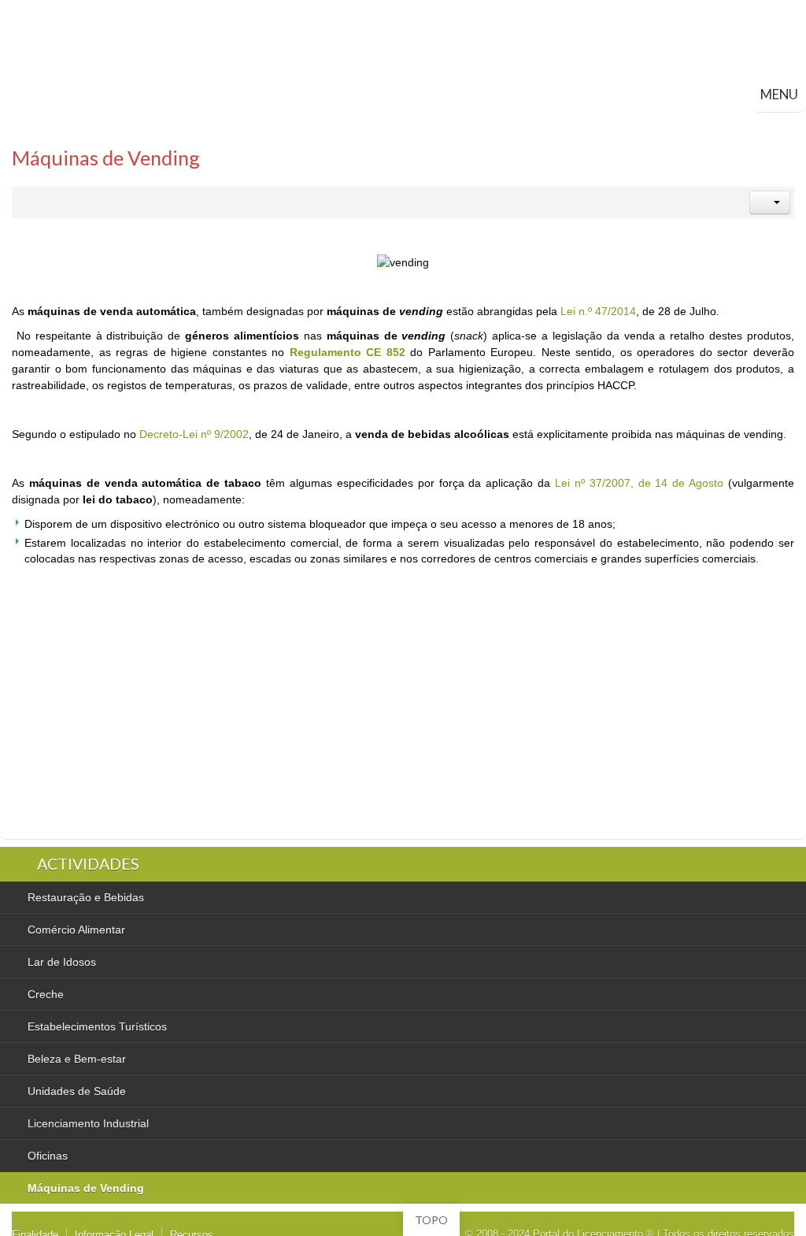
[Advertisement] (287, 709)
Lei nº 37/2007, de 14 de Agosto (639, 483)
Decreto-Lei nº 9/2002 (194, 434)
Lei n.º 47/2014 (598, 311)
